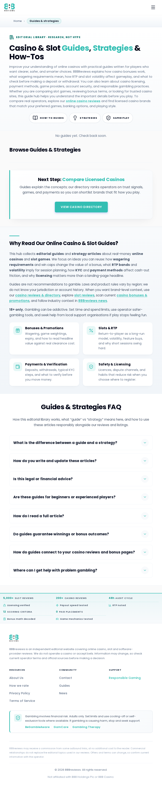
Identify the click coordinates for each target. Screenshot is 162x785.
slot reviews (84, 295)
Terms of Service (22, 701)
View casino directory (81, 207)
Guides (64, 686)
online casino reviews (83, 101)
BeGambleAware (37, 727)
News (63, 693)
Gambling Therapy (86, 727)
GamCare (61, 727)
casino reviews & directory (37, 295)
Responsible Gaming (125, 678)
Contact (65, 678)
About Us (16, 678)
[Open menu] (153, 7)
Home (18, 21)
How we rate (19, 686)
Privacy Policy (19, 693)
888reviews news (92, 301)
